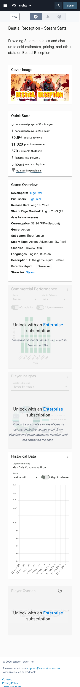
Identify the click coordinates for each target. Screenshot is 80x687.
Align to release (59, 477)
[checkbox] (36, 16)
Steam (30, 272)
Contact (7, 679)
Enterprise (53, 324)
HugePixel (35, 193)
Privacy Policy (10, 683)
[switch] (45, 477)
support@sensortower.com (43, 668)
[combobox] (29, 467)
